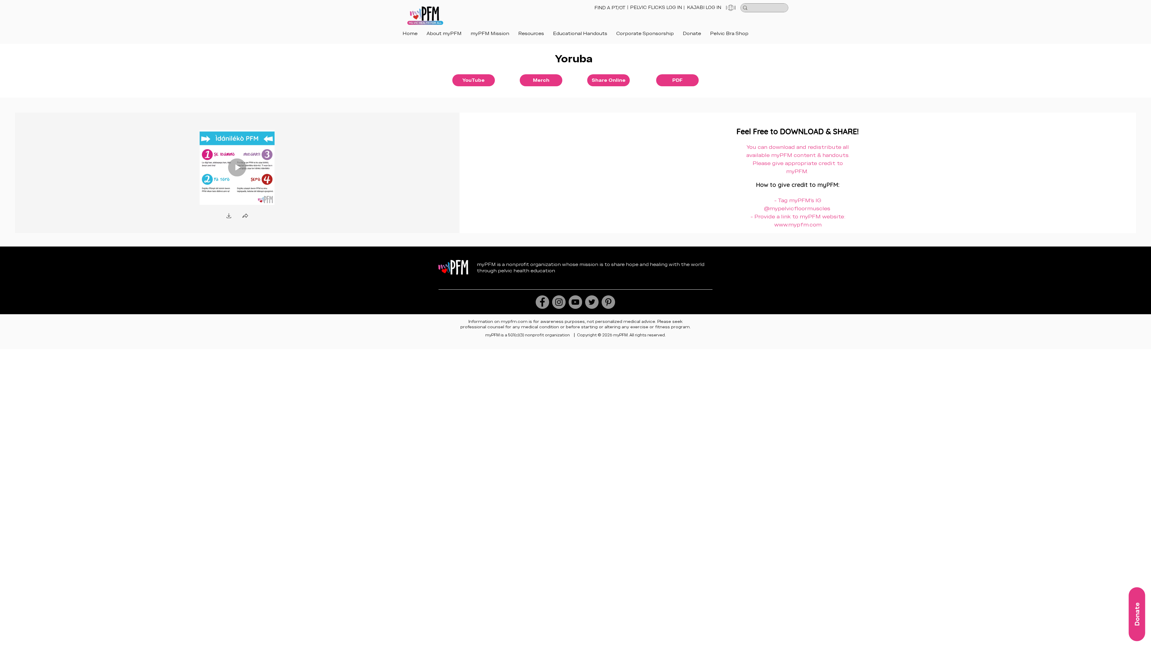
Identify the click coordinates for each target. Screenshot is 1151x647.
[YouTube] (575, 302)
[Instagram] (559, 302)
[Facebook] (542, 302)
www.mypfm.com (798, 224)
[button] (580, 33)
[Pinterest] (608, 302)
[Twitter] (592, 302)
